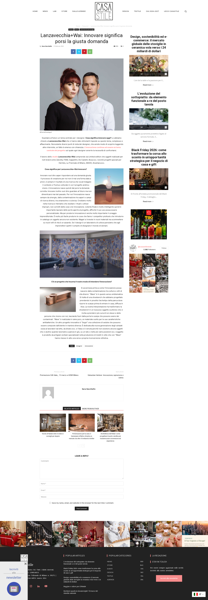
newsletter (13, 578)
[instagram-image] (135, 260)
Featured (85, 26)
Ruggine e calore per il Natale (75, 587)
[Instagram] (31, 586)
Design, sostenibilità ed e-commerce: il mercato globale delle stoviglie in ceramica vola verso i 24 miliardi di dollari (148, 44)
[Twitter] (78, 51)
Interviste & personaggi (87, 29)
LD (142, 74)
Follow (164, 248)
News (76, 29)
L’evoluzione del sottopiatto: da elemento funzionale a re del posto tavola (148, 99)
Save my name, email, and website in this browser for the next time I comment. (83, 503)
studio (55, 157)
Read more (147, 85)
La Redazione (159, 556)
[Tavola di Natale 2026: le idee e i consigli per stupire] (53, 423)
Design (71, 29)
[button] (185, 11)
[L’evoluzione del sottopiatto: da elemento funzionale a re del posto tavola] (148, 119)
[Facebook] (73, 51)
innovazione (89, 346)
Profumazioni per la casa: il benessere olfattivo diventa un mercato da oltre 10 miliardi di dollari (81, 436)
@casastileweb (144, 247)
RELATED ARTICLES (71, 409)
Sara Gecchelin (47, 46)
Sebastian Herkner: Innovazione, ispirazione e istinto (106, 376)
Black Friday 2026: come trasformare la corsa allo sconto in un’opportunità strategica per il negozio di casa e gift (149, 157)
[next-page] (83, 445)
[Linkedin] (38, 586)
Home (78, 26)
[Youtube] (46, 586)
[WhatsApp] (90, 51)
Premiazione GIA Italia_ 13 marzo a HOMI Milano (59, 375)
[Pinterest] (84, 51)
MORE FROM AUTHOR (90, 409)
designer (79, 346)
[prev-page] (79, 445)
